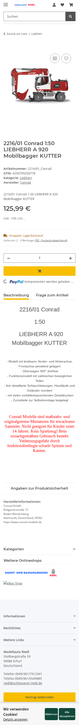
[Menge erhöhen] (70, 258)
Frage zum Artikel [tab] (52, 295)
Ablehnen (51, 714)
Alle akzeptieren (67, 714)
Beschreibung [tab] (16, 295)
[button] (54, 4)
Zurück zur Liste (17, 34)
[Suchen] (70, 16)
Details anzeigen (15, 719)
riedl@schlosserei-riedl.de (23, 683)
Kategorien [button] (14, 549)
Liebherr (26, 178)
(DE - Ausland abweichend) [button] (51, 240)
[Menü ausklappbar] (6, 3)
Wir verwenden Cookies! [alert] (16, 712)
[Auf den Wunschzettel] (66, 58)
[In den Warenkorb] (7, 47)
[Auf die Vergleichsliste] (55, 58)
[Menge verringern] (8, 258)
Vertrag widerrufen (39, 697)
